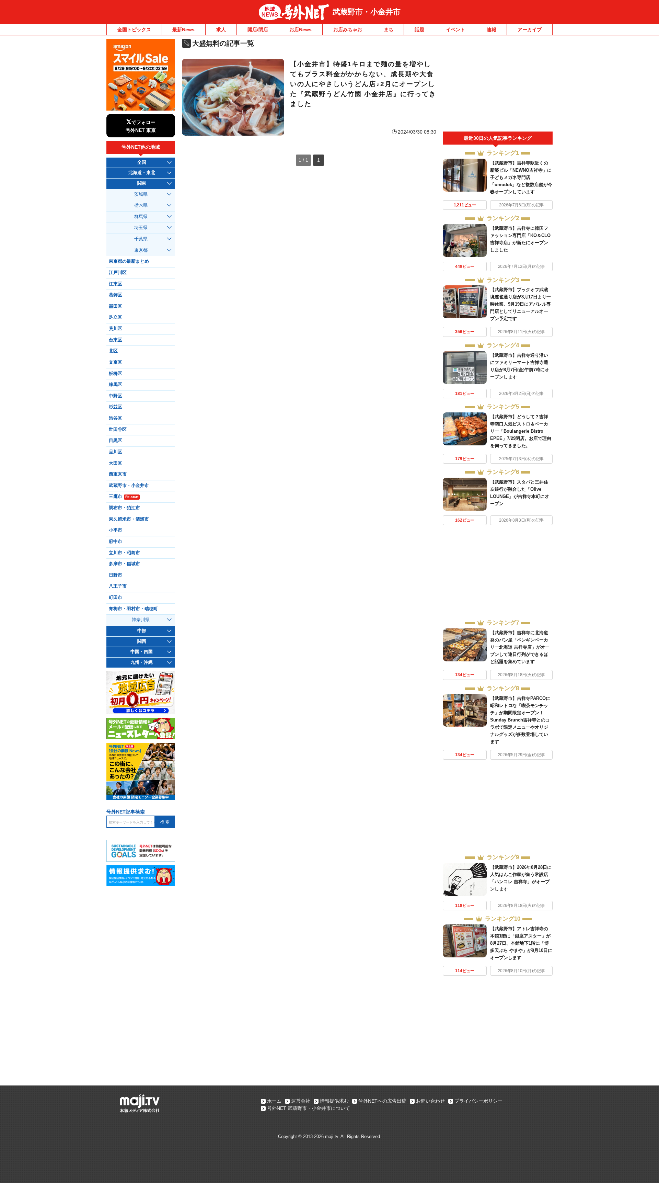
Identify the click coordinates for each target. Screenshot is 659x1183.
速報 (491, 29)
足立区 (115, 317)
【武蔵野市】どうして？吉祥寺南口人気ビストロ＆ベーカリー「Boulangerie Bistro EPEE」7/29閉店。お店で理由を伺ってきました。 (520, 431)
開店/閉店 (257, 29)
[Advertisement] (498, 85)
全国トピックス (134, 29)
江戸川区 (118, 272)
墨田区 (115, 306)
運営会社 (300, 1101)
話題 (419, 29)
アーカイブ (530, 29)
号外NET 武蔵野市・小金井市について (308, 1108)
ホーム (274, 1101)
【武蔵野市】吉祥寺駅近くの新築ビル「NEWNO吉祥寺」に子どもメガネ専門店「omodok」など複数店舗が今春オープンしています (521, 177)
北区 (113, 351)
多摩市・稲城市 (124, 563)
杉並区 (115, 407)
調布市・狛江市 (124, 507)
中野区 (115, 396)
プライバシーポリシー (478, 1101)
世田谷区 (118, 429)
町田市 (115, 597)
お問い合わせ (430, 1101)
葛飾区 (115, 295)
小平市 (115, 530)
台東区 (115, 340)
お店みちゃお (347, 29)
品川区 (115, 452)
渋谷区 (115, 418)
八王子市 (118, 586)
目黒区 (115, 440)
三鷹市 (123, 496)
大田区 (115, 463)
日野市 (115, 575)
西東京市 (118, 474)
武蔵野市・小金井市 (367, 12)
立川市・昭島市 (124, 552)
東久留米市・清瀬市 (129, 519)
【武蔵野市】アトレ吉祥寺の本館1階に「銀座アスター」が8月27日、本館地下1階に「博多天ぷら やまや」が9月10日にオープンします (521, 943)
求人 (221, 29)
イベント (455, 29)
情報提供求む (334, 1101)
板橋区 (115, 373)
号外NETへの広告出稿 (382, 1101)
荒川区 (115, 328)
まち (388, 29)
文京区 (115, 362)
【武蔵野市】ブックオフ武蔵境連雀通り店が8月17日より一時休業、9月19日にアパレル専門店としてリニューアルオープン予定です (520, 304)
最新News (183, 29)
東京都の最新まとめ (129, 261)
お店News (300, 29)
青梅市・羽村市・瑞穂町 (133, 608)
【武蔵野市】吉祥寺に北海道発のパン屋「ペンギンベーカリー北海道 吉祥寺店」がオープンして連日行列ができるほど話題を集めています (520, 647)
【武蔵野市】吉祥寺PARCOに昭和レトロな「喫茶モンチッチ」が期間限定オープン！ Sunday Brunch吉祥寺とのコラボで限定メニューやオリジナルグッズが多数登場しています (520, 720)
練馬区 (115, 384)
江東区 (115, 284)
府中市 (115, 541)
